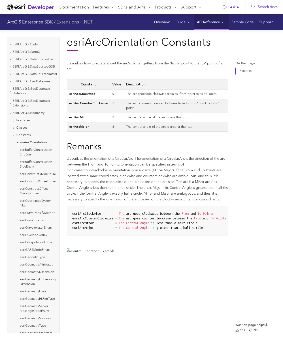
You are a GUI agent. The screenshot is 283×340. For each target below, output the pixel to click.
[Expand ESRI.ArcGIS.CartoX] (10, 52)
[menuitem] (161, 22)
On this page (245, 63)
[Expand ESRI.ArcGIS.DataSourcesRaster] (10, 74)
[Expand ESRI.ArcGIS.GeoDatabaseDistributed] (10, 91)
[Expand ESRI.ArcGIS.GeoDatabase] (10, 81)
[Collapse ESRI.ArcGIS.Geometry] (10, 113)
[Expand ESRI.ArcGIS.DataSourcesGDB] (10, 66)
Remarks (246, 71)
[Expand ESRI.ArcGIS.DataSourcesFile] (10, 59)
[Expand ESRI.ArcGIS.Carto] (10, 44)
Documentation (74, 7)
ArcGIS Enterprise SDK (30, 22)
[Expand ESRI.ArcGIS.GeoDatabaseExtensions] (10, 103)
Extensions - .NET (75, 22)
